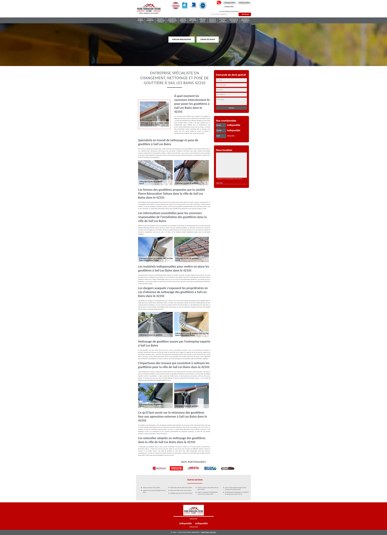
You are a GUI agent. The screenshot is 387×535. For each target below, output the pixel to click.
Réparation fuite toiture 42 (193, 21)
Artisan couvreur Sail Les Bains (151, 487)
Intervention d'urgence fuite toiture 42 (172, 21)
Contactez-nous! (207, 39)
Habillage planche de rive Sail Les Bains (181, 493)
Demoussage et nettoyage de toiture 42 (233, 21)
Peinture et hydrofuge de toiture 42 (161, 21)
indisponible (229, 3)
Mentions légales (208, 532)
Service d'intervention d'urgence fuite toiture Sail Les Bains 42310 (235, 488)
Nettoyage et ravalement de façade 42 (245, 21)
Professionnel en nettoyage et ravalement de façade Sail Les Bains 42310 (237, 493)
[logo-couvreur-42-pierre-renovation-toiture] (193, 511)
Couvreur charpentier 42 (149, 21)
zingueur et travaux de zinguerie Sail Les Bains (154, 491)
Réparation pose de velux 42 (202, 21)
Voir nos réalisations (181, 39)
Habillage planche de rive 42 (183, 21)
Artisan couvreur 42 (140, 21)
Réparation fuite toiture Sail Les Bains (180, 490)
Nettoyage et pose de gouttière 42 (223, 21)
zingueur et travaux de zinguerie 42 (212, 21)
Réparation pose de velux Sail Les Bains (181, 487)
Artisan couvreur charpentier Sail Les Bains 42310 (208, 488)
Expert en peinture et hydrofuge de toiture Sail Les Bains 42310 (207, 493)
